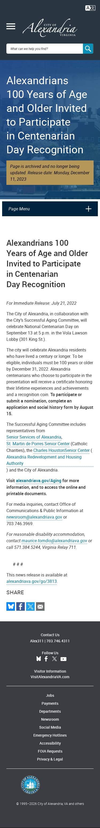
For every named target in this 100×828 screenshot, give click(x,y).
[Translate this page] (90, 7)
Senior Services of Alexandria (33, 437)
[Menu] (10, 27)
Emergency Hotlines (50, 735)
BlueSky (39, 659)
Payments (50, 703)
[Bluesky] (10, 606)
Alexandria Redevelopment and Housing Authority (44, 460)
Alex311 (37, 640)
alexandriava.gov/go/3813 (31, 581)
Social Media (50, 727)
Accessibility (50, 743)
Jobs (50, 695)
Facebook (46, 659)
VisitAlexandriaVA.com (50, 676)
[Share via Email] (40, 606)
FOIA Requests (50, 751)
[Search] (88, 49)
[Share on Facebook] (20, 606)
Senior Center (77, 450)
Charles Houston (49, 450)
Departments (50, 711)
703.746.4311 (58, 640)
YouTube (63, 659)
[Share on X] (30, 606)
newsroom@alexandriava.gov (34, 517)
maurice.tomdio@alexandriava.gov (54, 540)
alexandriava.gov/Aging (38, 480)
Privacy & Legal (50, 759)
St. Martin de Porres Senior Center (38, 444)
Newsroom (50, 719)
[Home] (50, 28)
